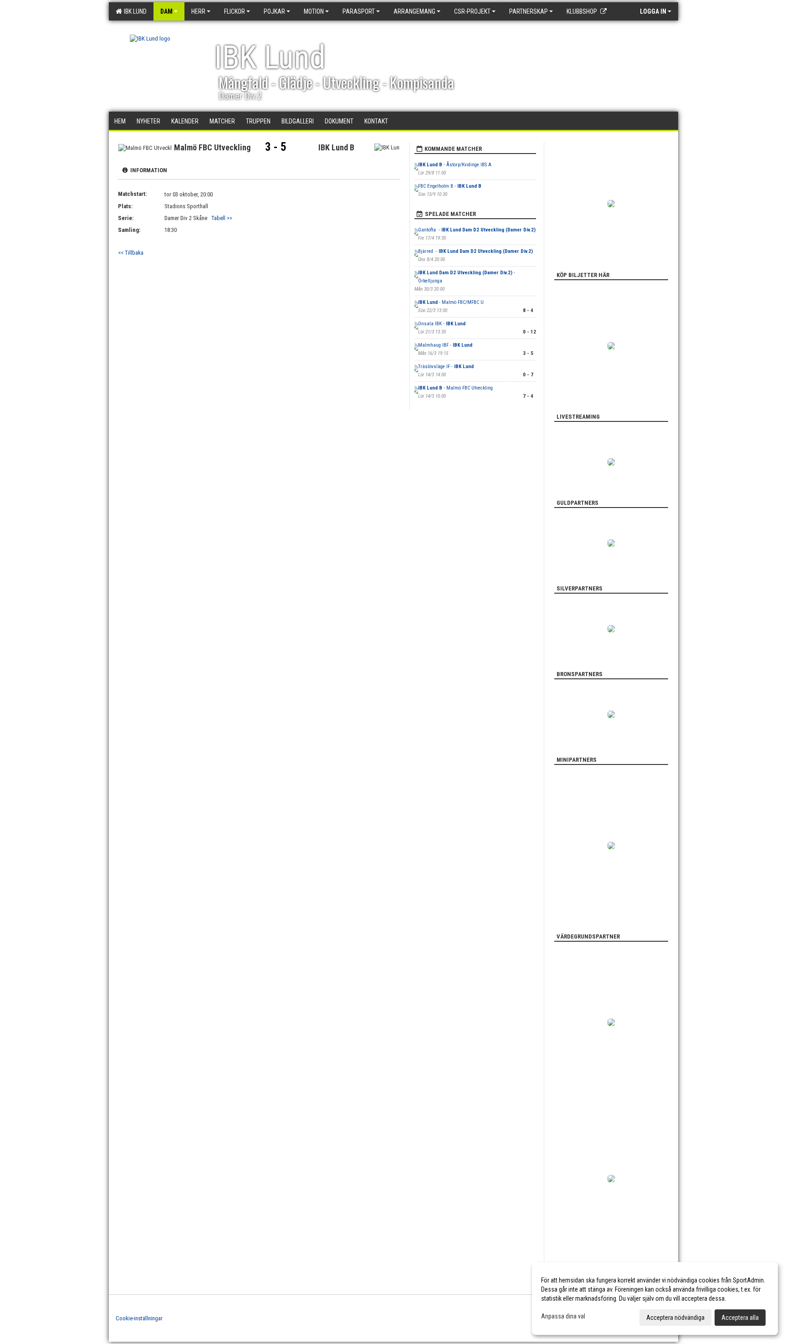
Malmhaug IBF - (445, 345)
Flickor (234, 11)
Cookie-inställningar (139, 1318)
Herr (198, 11)
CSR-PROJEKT (472, 11)
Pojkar (274, 11)
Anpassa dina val (563, 1316)
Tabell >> (221, 218)
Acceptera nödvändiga (675, 1317)
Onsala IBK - (441, 324)
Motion (314, 11)
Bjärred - (475, 251)
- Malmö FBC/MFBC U (451, 302)
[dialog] (655, 1298)
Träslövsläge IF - (446, 366)
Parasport (358, 11)
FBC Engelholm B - (449, 186)
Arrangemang (414, 11)
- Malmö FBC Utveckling (455, 388)
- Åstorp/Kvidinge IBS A (454, 165)
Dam (166, 11)
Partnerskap (528, 11)
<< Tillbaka (130, 252)
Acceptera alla (740, 1317)
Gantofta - (477, 230)
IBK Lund (134, 11)
